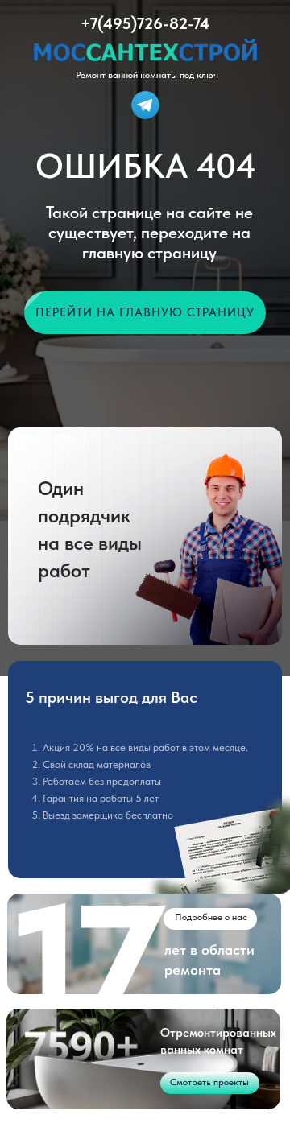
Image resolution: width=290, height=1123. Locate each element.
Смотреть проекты (209, 1082)
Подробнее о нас (211, 917)
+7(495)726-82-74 (145, 23)
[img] (145, 105)
